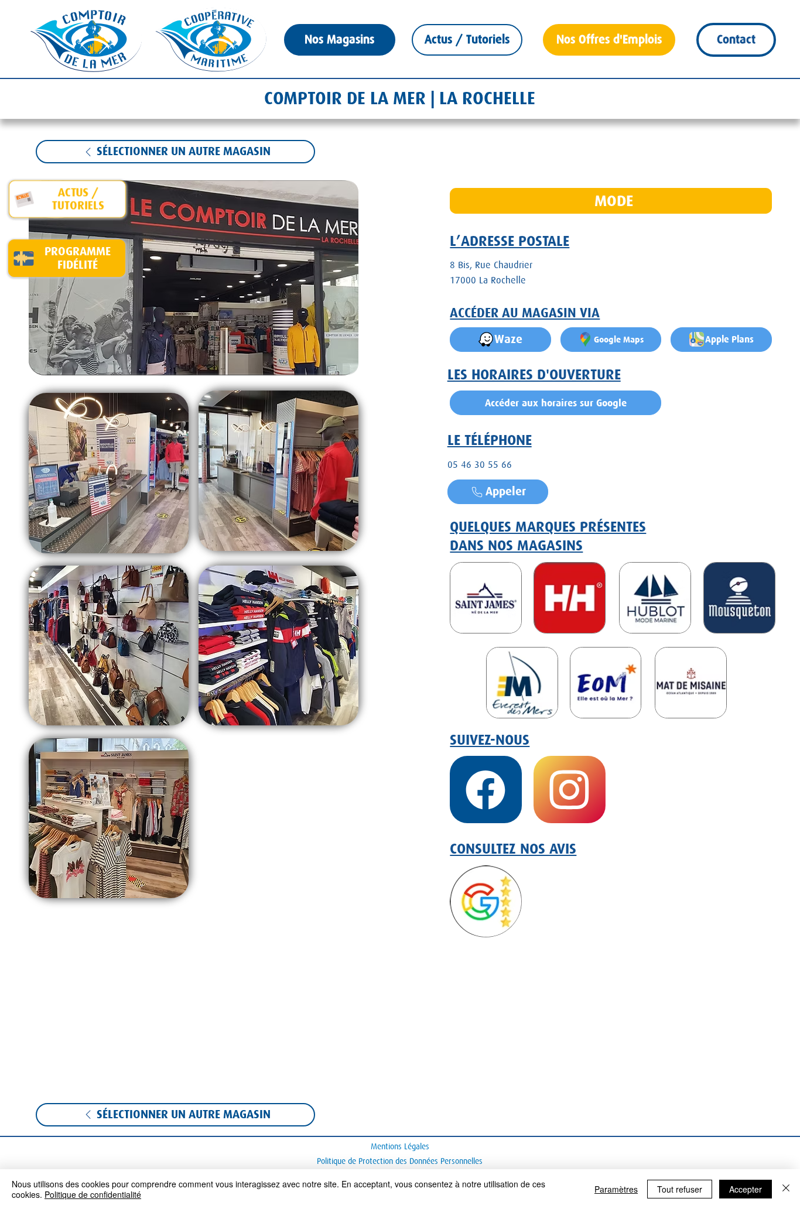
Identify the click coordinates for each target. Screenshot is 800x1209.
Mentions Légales (400, 1146)
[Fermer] (786, 1189)
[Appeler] (486, 789)
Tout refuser (679, 1189)
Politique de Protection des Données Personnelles (400, 1161)
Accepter (745, 1189)
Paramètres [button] (616, 1189)
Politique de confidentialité (93, 1194)
